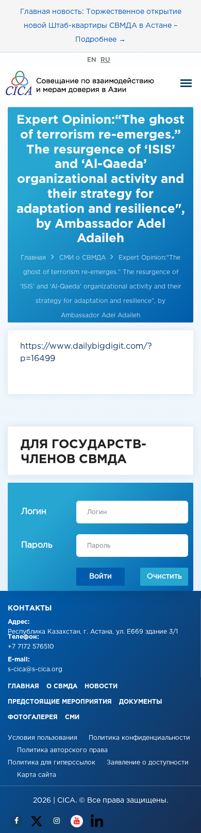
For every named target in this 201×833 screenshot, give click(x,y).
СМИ (72, 717)
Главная (33, 258)
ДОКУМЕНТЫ (140, 702)
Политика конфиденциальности (139, 738)
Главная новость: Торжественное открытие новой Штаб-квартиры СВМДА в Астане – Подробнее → (100, 26)
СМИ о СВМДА (83, 258)
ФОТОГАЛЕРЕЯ (33, 717)
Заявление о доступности (148, 763)
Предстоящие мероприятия (60, 702)
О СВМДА (61, 686)
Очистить (164, 576)
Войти (100, 576)
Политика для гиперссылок (51, 763)
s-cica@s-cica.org (35, 669)
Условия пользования (43, 738)
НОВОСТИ (101, 686)
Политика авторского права (62, 750)
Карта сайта (36, 775)
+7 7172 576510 (31, 647)
